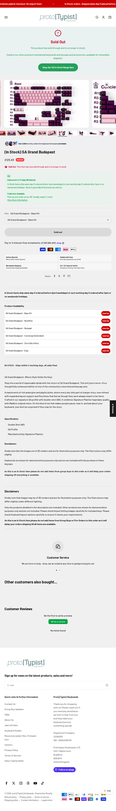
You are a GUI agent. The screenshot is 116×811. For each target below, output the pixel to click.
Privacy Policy (11, 750)
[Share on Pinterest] (64, 276)
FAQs (7, 714)
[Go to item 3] (11, 133)
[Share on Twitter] (59, 276)
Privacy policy (26, 797)
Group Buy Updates (14, 709)
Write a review (58, 621)
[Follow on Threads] (28, 783)
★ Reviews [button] (113, 408)
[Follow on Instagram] (21, 783)
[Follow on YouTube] (35, 783)
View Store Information (17, 200)
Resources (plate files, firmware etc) (20, 737)
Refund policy (11, 797)
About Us (9, 719)
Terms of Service (13, 755)
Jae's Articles (11, 725)
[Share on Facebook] (54, 276)
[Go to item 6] (42, 133)
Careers (8, 744)
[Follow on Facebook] (6, 783)
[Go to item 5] (31, 133)
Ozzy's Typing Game (14, 760)
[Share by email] (68, 276)
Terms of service (41, 797)
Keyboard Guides (13, 730)
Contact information (30, 800)
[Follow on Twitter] (14, 783)
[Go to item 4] (21, 133)
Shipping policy (11, 800)
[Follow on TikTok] (42, 783)
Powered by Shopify (43, 793)
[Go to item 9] (72, 133)
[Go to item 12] (103, 133)
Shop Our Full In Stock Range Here (58, 67)
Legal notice (46, 800)
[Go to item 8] (62, 133)
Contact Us (10, 704)
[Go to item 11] (93, 133)
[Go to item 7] (52, 133)
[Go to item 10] (82, 133)
